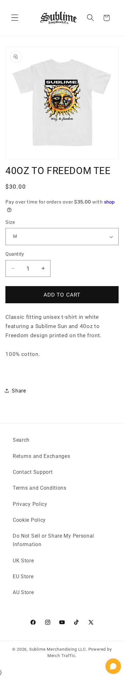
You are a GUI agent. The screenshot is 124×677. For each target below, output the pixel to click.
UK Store (23, 561)
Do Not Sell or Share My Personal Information (53, 540)
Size (10, 222)
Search (21, 440)
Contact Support (32, 472)
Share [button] (19, 391)
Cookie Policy (29, 520)
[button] (15, 18)
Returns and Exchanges (41, 456)
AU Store (23, 592)
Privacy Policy (30, 504)
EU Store (23, 576)
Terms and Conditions (39, 488)
